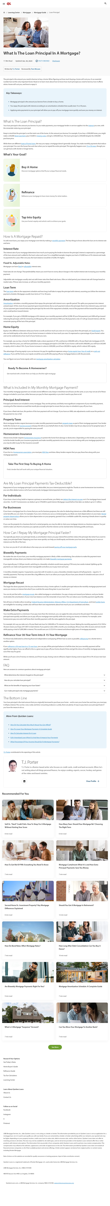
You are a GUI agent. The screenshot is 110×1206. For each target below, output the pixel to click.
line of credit (86, 351)
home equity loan (74, 351)
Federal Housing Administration (43, 602)
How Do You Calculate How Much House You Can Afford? (30, 725)
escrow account (25, 426)
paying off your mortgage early (65, 547)
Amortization (8, 303)
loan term (9, 291)
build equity (96, 331)
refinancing (84, 639)
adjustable (27, 266)
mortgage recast (28, 594)
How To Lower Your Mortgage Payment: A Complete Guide (31, 729)
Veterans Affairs (60, 602)
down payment (20, 136)
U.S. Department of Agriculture (77, 602)
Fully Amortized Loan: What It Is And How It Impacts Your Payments (34, 738)
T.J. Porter (6, 752)
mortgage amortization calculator (48, 359)
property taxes (68, 423)
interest (91, 126)
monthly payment (58, 241)
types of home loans (28, 144)
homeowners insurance (32, 438)
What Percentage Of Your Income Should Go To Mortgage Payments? (34, 742)
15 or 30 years (91, 146)
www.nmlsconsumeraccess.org (64, 1183)
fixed (20, 266)
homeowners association (22, 452)
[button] (4, 3)
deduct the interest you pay (73, 499)
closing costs (41, 136)
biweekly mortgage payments (61, 559)
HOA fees (45, 452)
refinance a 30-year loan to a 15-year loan (22, 646)
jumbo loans (100, 602)
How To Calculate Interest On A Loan (23, 733)
